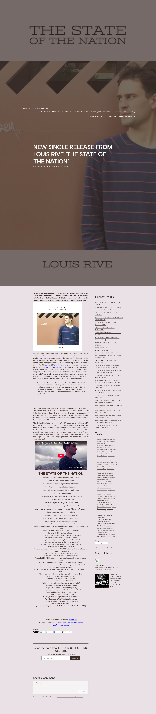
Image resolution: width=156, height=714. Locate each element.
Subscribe (75, 658)
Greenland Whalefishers (103, 477)
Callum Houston (111, 456)
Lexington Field (113, 485)
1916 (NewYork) (103, 439)
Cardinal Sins (100, 458)
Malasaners (108, 487)
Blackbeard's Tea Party (105, 447)
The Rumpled (110, 528)
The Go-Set (100, 513)
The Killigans (106, 513)
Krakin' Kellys (108, 483)
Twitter (80, 623)
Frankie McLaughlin (101, 475)
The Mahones (108, 515)
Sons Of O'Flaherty (101, 504)
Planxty (114, 496)
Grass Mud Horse (109, 475)
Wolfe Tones (100, 536)
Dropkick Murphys (110, 464)
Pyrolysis (99, 498)
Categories (98, 541)
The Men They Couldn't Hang (104, 519)
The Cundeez (110, 509)
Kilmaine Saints (100, 483)
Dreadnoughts (100, 464)
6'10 (98, 439)
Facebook (58, 623)
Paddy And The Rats (102, 496)
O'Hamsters (108, 494)
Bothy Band (104, 451)
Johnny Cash (100, 481)
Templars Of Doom (102, 507)
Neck (113, 492)
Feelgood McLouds (109, 466)
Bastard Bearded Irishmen (109, 441)
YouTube (56, 625)
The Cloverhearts (101, 509)
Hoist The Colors (109, 479)
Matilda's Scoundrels (102, 490)
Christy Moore (110, 458)
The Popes (108, 526)
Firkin (106, 471)
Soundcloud (64, 625)
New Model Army (101, 494)
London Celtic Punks (61, 166)
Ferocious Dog (101, 469)
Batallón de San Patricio (102, 443)
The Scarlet (99, 530)
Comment (82, 691)
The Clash (114, 507)
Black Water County (102, 449)
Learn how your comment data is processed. (70, 697)
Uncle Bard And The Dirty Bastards (106, 534)
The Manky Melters (101, 517)
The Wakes (99, 532)
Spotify (73, 623)
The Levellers (100, 515)
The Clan (109, 507)
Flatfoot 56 (111, 471)
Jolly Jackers (107, 481)
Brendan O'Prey (100, 453)
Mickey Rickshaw (111, 490)
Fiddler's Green (110, 469)
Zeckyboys (114, 536)
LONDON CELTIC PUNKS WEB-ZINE (35, 109)
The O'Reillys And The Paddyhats (106, 523)
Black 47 (99, 447)
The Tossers (112, 530)
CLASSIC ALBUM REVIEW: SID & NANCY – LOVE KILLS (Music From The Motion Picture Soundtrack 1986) (108, 355)
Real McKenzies (105, 498)
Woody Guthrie (107, 536)
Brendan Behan (110, 451)
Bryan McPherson (102, 456)
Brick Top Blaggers (107, 453)
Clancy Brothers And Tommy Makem (106, 460)
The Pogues (101, 526)
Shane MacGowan (103, 500)
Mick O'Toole (100, 492)
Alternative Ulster (111, 439)
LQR (98, 487)
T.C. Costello (109, 504)
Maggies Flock (103, 487)
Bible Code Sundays (102, 445)
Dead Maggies (114, 462)
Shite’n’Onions (99, 565)
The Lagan (112, 513)
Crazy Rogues (99, 462)
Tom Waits (104, 532)
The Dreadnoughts (101, 511)
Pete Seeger (110, 496)
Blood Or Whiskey (112, 449)
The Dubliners (109, 511)
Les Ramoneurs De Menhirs (103, 485)
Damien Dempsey (106, 462)
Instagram (66, 623)
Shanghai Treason (102, 502)
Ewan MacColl (100, 466)
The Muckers (107, 521)
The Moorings (100, 521)
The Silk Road (105, 530)
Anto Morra (100, 441)
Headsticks (112, 477)
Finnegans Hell (100, 471)
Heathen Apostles (101, 479)
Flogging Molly (102, 473)
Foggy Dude (110, 473)
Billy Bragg (111, 445)
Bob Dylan (99, 451)
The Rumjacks (101, 528)
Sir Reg (109, 502)
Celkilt (105, 458)
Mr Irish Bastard (107, 492)
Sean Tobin (113, 498)
